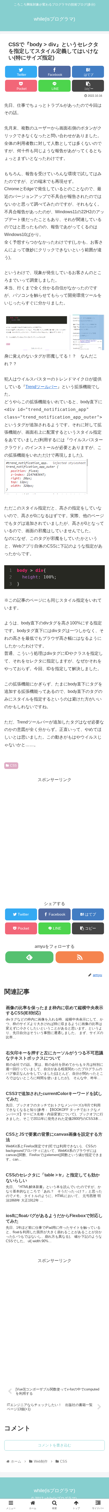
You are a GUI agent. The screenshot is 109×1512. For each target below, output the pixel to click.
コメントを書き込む (54, 1445)
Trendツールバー (41, 386)
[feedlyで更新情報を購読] (29, 957)
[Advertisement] (54, 837)
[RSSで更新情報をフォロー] (80, 957)
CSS (13, 765)
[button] (98, 856)
